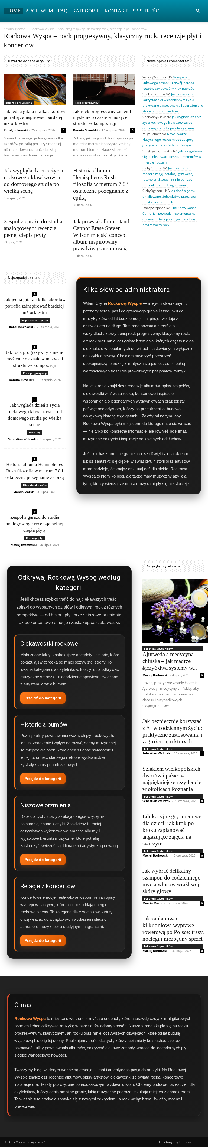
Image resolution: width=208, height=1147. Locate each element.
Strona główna (14, 29)
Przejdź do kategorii (43, 698)
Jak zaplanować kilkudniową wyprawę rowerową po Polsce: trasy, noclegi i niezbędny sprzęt (173, 928)
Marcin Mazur (23, 492)
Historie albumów (35, 485)
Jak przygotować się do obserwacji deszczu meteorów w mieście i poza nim (172, 157)
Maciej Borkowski (24, 545)
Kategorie (86, 11)
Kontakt (116, 11)
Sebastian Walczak (22, 439)
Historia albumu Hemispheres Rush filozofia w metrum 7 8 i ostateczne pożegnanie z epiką (101, 184)
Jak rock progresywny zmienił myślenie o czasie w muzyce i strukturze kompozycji (102, 117)
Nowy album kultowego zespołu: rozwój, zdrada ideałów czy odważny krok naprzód (168, 83)
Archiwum (39, 11)
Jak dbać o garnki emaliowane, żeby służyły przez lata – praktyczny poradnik (170, 196)
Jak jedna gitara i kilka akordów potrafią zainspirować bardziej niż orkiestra (34, 117)
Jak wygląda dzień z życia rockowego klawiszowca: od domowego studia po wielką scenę (33, 180)
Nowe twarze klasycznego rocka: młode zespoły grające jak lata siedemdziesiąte (167, 140)
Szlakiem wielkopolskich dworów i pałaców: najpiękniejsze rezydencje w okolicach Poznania (171, 779)
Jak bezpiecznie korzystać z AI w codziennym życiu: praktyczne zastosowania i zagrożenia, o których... (172, 731)
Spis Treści (147, 11)
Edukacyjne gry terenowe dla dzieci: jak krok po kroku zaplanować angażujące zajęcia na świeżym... (171, 830)
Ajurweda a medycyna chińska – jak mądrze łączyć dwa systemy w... (169, 661)
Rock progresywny (86, 102)
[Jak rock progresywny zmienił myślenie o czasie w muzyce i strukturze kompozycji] (104, 89)
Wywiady (34, 432)
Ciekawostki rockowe (49, 643)
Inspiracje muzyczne (18, 102)
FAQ (62, 11)
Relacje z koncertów (47, 886)
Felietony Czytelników (158, 649)
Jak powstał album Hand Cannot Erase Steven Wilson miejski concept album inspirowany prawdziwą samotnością (101, 235)
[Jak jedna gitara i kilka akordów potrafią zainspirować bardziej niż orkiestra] (35, 89)
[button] (197, 11)
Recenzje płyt (34, 538)
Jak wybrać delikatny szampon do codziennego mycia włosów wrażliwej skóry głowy (171, 881)
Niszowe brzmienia (45, 805)
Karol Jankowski (16, 130)
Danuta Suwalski (85, 130)
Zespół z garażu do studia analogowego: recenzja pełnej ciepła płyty (33, 228)
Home (13, 11)
